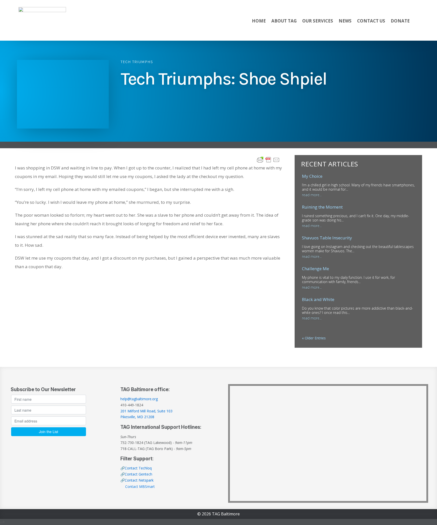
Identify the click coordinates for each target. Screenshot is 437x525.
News (345, 21)
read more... (312, 194)
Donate (400, 21)
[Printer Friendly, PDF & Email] (268, 159)
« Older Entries (314, 338)
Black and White (318, 299)
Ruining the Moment (322, 207)
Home (259, 21)
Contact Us (371, 21)
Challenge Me (315, 268)
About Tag (284, 21)
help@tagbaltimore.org (139, 398)
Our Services (317, 21)
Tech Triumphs (137, 61)
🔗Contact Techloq (136, 468)
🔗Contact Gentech (136, 474)
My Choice (312, 176)
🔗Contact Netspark (137, 480)
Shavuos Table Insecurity (327, 238)
